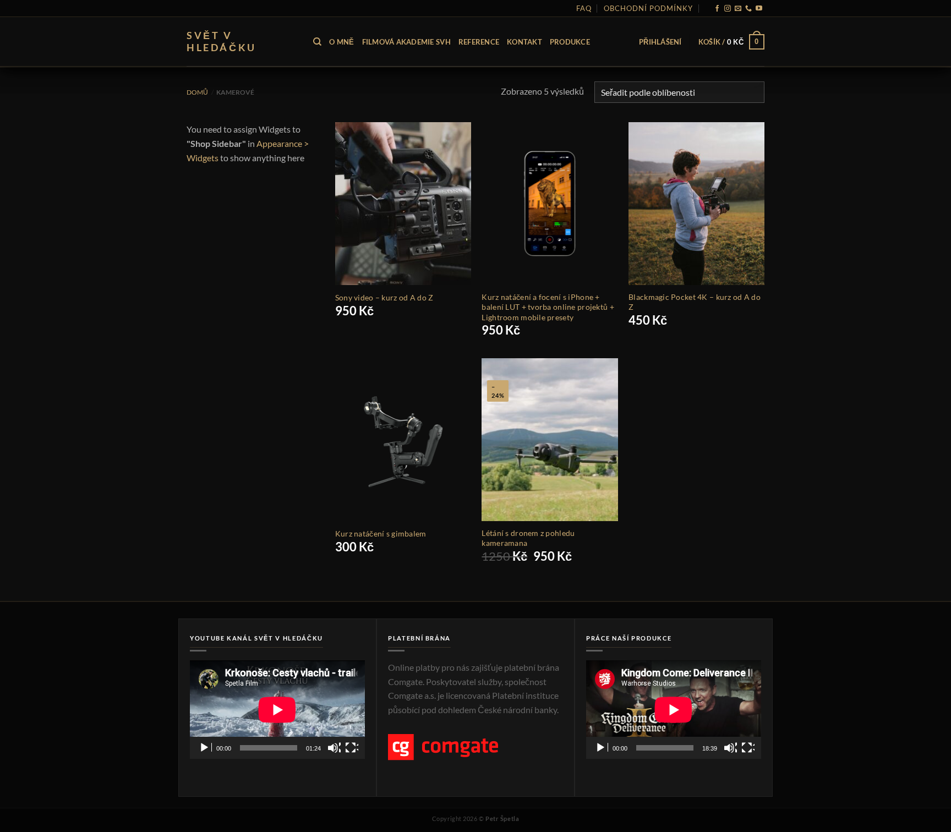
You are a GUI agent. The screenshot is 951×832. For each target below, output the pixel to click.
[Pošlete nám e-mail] (738, 9)
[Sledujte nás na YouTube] (759, 9)
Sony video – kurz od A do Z (384, 297)
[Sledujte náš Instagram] (727, 9)
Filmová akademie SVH (406, 41)
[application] (277, 709)
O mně (341, 41)
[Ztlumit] (334, 747)
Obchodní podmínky (648, 8)
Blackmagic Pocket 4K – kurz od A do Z (694, 301)
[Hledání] (317, 41)
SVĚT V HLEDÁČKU (221, 41)
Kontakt (524, 41)
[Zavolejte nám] (748, 9)
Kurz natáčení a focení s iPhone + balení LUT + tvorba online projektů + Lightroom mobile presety (548, 306)
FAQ (584, 8)
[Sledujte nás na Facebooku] (717, 9)
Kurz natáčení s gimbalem (381, 533)
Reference (478, 41)
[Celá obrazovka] (351, 747)
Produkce (570, 41)
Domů (197, 92)
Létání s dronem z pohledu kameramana (528, 538)
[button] (660, 42)
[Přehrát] (205, 747)
